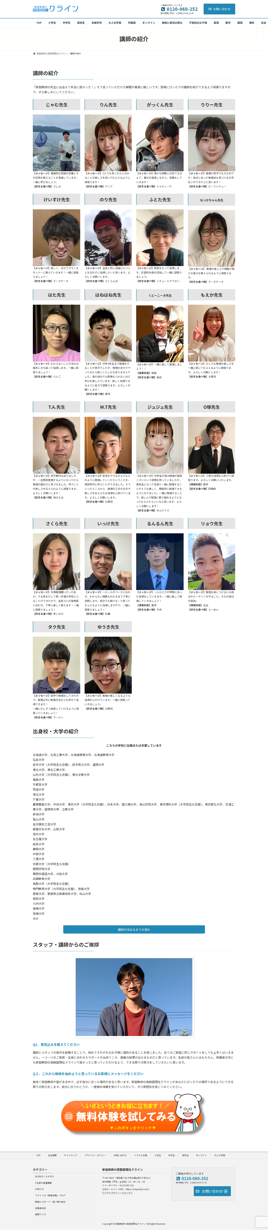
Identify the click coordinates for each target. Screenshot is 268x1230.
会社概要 (52, 1155)
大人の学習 (219, 1155)
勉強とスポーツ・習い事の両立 (50, 1201)
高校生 (185, 1155)
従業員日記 (40, 1208)
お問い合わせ (222, 9)
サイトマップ (70, 1155)
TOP (38, 1155)
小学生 (157, 1155)
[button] (134, 929)
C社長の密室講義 (43, 1182)
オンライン (201, 1155)
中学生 (171, 1155)
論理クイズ (40, 1214)
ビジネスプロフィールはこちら (117, 1192)
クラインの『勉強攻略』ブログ (50, 1195)
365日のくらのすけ (44, 1176)
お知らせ (39, 1188)
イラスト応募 (140, 1155)
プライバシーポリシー (95, 1155)
